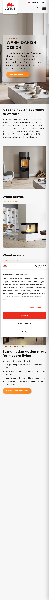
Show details (35, 307)
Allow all (24, 315)
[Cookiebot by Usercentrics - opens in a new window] (35, 266)
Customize (23, 324)
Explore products (18, 75)
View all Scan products (17, 391)
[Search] (37, 8)
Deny (24, 332)
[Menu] (44, 8)
